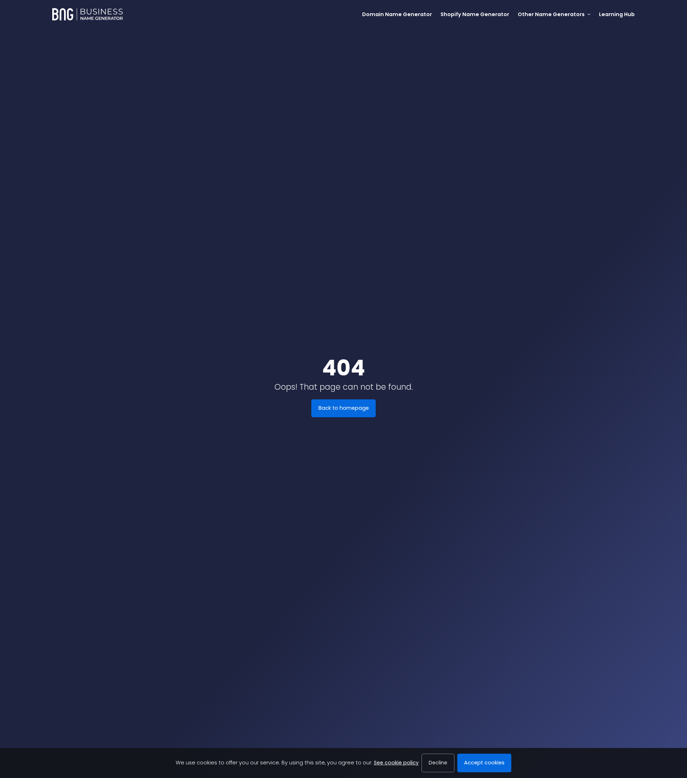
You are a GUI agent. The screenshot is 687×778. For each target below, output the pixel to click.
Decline (438, 762)
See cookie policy (396, 762)
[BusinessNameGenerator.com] (87, 14)
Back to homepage (343, 408)
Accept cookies (484, 762)
